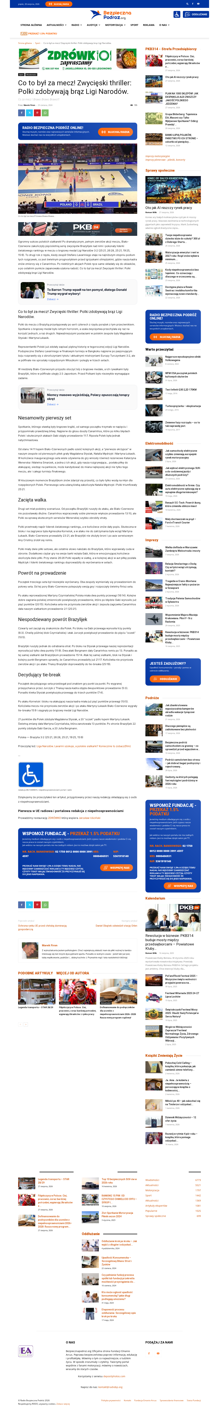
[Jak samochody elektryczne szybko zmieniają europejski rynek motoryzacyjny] (154, 455)
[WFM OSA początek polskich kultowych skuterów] (154, 377)
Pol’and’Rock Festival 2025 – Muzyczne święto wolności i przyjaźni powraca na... (181, 979)
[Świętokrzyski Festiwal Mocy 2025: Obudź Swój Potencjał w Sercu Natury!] (154, 1014)
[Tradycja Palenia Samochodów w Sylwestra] (154, 603)
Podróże (152, 698)
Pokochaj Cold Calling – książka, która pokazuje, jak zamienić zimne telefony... (180, 1066)
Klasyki (22, 1003)
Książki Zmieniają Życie (163, 1055)
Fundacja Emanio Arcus (145, 1400)
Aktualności (55, 25)
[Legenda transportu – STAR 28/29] (36, 992)
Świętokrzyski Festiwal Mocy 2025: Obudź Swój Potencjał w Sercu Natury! (182, 1013)
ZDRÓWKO (54, 818)
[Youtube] (198, 3)
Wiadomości (31, 74)
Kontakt (127, 1400)
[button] (187, 3)
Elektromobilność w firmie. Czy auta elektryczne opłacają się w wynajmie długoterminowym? (182, 489)
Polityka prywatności (111, 1400)
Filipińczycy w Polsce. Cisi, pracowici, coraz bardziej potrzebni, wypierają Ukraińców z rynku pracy (77, 1010)
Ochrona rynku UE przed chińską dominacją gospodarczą (42, 927)
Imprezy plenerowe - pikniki (158, 930)
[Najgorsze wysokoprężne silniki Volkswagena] (154, 361)
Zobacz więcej (63, 1403)
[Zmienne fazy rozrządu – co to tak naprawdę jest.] (154, 427)
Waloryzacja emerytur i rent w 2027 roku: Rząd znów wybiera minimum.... (182, 256)
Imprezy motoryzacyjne (157, 156)
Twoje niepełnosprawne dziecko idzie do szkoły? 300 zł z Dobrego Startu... (182, 238)
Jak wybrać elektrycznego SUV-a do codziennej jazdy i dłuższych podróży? (183, 471)
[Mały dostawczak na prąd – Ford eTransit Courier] (154, 523)
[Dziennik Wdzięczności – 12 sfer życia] (154, 1122)
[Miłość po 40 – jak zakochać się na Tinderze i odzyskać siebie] (154, 1105)
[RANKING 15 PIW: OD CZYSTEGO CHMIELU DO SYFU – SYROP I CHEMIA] (90, 1200)
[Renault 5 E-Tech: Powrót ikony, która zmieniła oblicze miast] (154, 507)
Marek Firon (29, 105)
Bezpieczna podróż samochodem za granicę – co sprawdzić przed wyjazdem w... (182, 746)
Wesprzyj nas (120, 867)
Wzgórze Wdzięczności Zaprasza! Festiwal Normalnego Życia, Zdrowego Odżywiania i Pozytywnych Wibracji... (181, 1034)
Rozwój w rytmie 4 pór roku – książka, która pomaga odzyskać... (181, 1137)
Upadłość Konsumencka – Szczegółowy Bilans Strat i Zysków (117, 1261)
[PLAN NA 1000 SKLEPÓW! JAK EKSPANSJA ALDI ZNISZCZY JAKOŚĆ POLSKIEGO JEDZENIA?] (154, 98)
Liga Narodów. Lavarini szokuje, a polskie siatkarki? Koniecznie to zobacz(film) (84, 746)
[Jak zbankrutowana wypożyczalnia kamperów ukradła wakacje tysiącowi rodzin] (154, 710)
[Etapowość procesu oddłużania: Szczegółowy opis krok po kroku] (90, 1314)
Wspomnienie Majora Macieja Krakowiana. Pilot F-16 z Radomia (181, 618)
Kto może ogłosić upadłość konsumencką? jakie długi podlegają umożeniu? (117, 1295)
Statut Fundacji (194, 1400)
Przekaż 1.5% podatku (42, 33)
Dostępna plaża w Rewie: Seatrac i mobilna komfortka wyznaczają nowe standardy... (182, 290)
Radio (75, 25)
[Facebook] (192, 3)
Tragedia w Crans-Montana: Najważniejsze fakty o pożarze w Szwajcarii (182, 584)
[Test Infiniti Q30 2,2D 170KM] (154, 394)
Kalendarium (155, 898)
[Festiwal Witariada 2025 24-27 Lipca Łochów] (154, 997)
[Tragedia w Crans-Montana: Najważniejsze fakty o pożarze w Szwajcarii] (154, 585)
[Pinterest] (37, 112)
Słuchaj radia (118, 132)
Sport (134, 25)
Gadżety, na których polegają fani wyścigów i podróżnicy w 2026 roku (181, 780)
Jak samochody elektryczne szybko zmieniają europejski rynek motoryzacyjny (181, 454)
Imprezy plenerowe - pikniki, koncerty (165, 159)
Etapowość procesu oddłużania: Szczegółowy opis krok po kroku (119, 1313)
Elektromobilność (159, 443)
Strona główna (31, 25)
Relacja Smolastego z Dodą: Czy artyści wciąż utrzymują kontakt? (181, 567)
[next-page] (26, 1024)
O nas (163, 25)
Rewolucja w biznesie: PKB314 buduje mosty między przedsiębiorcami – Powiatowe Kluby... (169, 942)
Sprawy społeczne (160, 170)
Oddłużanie (168, 679)
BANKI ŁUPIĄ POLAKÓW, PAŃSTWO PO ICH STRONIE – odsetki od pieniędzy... (181, 138)
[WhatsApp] (45, 112)
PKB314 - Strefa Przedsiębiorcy (171, 49)
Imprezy (151, 540)
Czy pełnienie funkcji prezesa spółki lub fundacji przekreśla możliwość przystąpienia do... (118, 1278)
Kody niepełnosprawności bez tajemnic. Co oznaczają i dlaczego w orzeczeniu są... (182, 273)
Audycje (92, 25)
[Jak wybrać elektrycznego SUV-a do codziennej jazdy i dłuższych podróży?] (154, 472)
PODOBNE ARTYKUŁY (35, 973)
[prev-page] (20, 1024)
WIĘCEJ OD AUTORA (72, 973)
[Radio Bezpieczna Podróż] (110, 14)
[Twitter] (29, 112)
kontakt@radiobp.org (110, 1387)
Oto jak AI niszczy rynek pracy (181, 77)
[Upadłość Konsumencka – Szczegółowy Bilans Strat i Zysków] (90, 1262)
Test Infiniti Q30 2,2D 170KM (181, 389)
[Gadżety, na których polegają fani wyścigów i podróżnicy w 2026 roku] (154, 781)
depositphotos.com (114, 1376)
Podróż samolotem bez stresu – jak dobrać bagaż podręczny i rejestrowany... (182, 763)
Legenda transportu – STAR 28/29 (35, 1007)
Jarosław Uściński (89, 818)
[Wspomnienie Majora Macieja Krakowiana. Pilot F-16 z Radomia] (154, 619)
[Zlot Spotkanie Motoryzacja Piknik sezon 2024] (90, 1217)
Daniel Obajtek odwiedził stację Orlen (116, 925)
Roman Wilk (151, 212)
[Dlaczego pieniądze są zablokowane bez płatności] (154, 730)
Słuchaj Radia (61, 4)
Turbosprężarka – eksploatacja (183, 406)
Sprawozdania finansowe (172, 1400)
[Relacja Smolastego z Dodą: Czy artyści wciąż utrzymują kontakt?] (154, 568)
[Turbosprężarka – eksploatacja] (154, 410)
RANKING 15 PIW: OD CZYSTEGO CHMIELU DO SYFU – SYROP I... (119, 1199)
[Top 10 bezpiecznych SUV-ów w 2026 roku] (90, 1183)
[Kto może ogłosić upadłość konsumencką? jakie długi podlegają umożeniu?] (90, 1297)
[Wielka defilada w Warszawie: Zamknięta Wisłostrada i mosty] (154, 552)
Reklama (148, 25)
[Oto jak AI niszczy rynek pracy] (154, 81)
